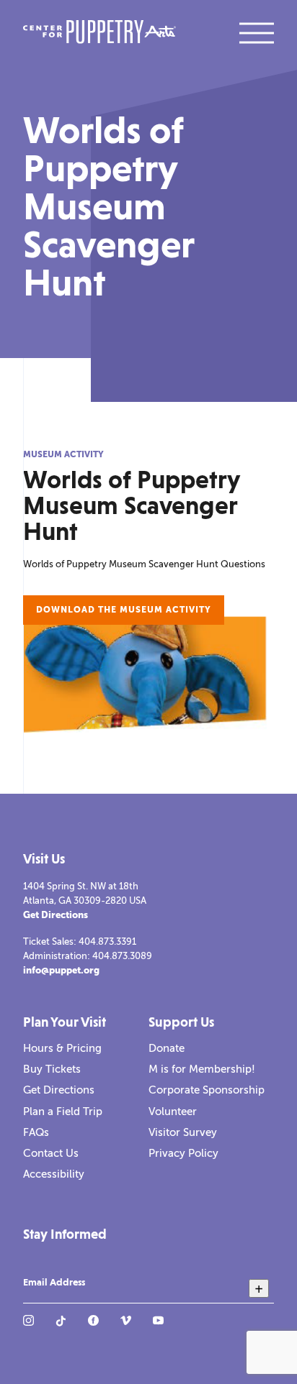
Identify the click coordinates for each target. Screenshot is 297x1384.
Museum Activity (63, 454)
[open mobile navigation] (256, 33)
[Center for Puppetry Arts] (99, 33)
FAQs (36, 1132)
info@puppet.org (61, 970)
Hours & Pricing (62, 1048)
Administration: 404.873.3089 (87, 955)
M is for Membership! (201, 1069)
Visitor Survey (182, 1132)
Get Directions (55, 914)
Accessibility (53, 1174)
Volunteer (172, 1111)
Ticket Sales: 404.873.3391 (79, 941)
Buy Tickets (52, 1069)
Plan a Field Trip (62, 1111)
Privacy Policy (183, 1153)
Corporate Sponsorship (206, 1090)
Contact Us (51, 1153)
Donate (166, 1048)
